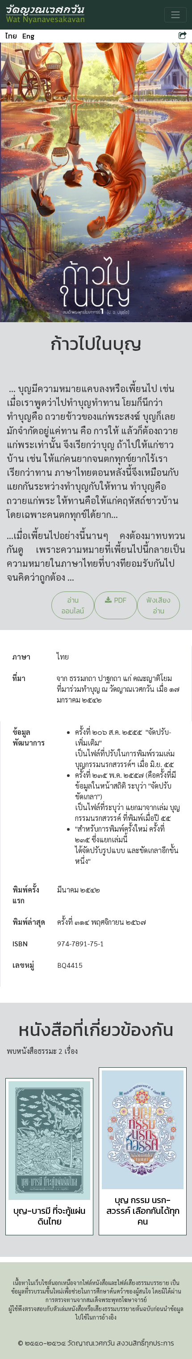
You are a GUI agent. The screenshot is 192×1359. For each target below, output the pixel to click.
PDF (120, 600)
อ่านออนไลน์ (73, 605)
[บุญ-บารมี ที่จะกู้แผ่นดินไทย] (49, 1140)
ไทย (11, 35)
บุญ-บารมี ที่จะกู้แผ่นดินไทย (49, 1216)
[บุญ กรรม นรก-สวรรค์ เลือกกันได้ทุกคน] (143, 1129)
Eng (28, 35)
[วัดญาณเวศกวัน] (45, 15)
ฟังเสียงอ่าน (158, 605)
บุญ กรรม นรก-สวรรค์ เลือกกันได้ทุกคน (142, 1210)
